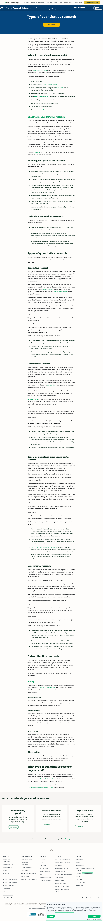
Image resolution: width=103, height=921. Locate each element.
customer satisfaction (61, 292)
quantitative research (40, 70)
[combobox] (8, 897)
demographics (47, 289)
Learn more (47, 824)
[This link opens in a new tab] (82, 897)
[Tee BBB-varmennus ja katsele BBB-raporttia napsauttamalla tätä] (32, 915)
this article (36, 152)
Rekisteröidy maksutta (92, 2)
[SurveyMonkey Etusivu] (11, 2)
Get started (51, 24)
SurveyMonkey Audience (48, 779)
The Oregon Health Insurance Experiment (44, 547)
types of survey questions (47, 687)
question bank (51, 385)
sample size (59, 88)
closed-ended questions (41, 97)
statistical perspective (49, 84)
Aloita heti (97, 7)
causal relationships (42, 110)
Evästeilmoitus (70, 912)
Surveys (32, 681)
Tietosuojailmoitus (60, 912)
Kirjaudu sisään (78, 2)
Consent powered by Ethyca (93, 919)
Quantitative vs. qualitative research (46, 116)
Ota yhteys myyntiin (68, 2)
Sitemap (67, 839)
